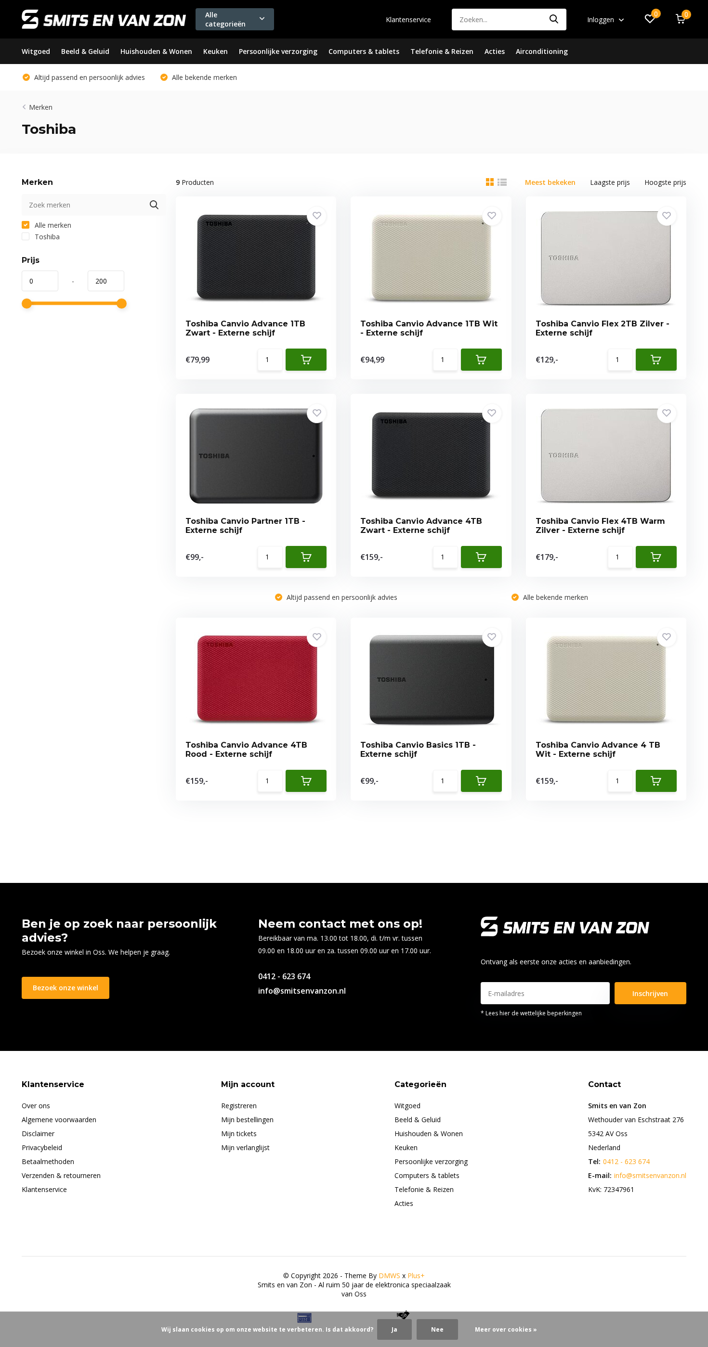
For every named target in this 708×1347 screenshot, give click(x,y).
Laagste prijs (610, 182)
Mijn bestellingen (247, 1119)
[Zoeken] (554, 19)
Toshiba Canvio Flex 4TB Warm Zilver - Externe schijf (600, 526)
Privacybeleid (42, 1147)
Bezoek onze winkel (65, 987)
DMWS (389, 1275)
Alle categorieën (225, 19)
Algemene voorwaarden (59, 1119)
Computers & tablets (363, 51)
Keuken (215, 51)
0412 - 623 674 (284, 976)
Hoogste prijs (665, 182)
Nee (437, 1329)
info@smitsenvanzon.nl (302, 990)
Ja (394, 1329)
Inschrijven (650, 993)
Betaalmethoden (48, 1161)
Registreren (239, 1105)
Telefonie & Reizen (441, 51)
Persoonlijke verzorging (278, 51)
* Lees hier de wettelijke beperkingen (531, 1013)
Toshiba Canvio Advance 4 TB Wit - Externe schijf (598, 749)
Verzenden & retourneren (61, 1175)
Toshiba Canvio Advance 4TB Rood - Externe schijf (246, 749)
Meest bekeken (550, 182)
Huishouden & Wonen (156, 51)
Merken (40, 107)
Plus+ (416, 1275)
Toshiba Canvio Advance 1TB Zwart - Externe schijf (245, 328)
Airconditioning (542, 51)
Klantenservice (408, 19)
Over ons (36, 1105)
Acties (495, 51)
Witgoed (36, 51)
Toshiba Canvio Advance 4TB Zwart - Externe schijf (421, 526)
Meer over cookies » (506, 1329)
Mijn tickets (239, 1133)
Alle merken (52, 225)
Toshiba (46, 236)
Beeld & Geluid (85, 51)
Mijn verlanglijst (245, 1147)
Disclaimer (38, 1133)
